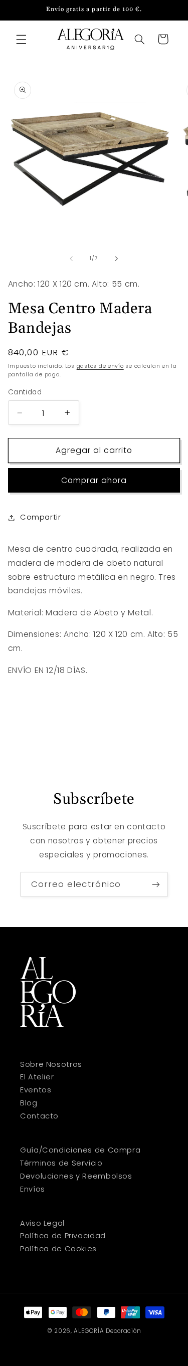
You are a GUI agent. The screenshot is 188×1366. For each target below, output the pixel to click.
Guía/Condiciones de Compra (80, 1150)
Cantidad (25, 392)
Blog (29, 1103)
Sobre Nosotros (51, 1064)
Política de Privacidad (63, 1236)
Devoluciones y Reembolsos (76, 1176)
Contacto (39, 1116)
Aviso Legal (42, 1223)
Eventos (35, 1090)
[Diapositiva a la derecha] (117, 259)
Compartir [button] (40, 517)
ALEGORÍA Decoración (107, 1331)
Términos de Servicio (61, 1163)
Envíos (32, 1189)
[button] (21, 39)
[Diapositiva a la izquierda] (71, 259)
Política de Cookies (58, 1249)
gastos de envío (100, 366)
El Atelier (37, 1077)
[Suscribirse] (155, 884)
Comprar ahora (94, 480)
